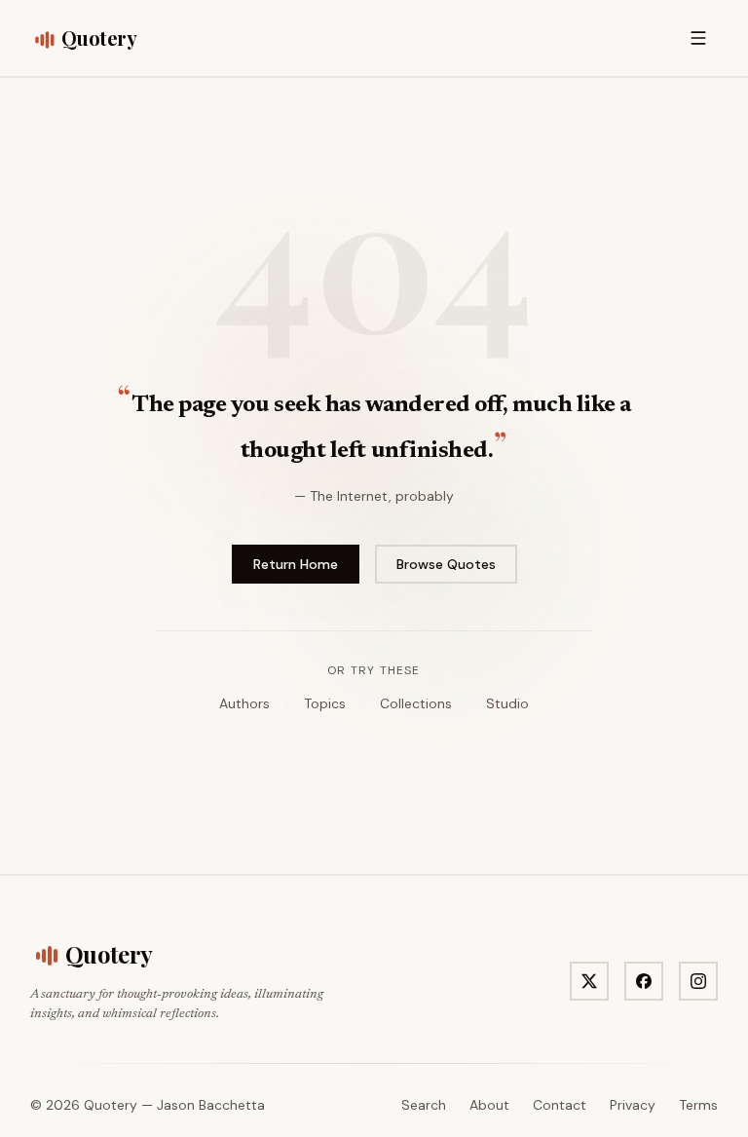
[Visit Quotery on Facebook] (643, 981)
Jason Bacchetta (211, 1105)
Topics (325, 703)
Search (423, 1105)
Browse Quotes (446, 564)
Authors (244, 703)
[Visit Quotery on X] (589, 981)
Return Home (295, 564)
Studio (507, 703)
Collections (416, 703)
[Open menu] (698, 38)
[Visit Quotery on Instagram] (698, 981)
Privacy (632, 1105)
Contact (559, 1105)
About (489, 1105)
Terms (698, 1105)
